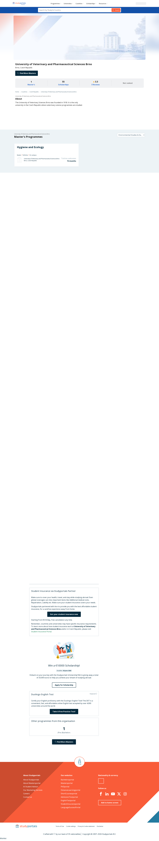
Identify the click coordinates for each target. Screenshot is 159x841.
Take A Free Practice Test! (64, 711)
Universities (68, 3)
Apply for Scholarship (64, 685)
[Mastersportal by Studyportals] (19, 3)
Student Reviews (46, 217)
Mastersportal (66, 783)
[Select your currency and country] (101, 781)
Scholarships (90, 3)
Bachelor (71, 307)
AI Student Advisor (30, 786)
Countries (79, 3)
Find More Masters (28, 73)
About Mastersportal (31, 783)
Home (17, 92)
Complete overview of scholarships (78, 372)
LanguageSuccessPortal (70, 807)
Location (49, 212)
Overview (49, 186)
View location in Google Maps (76, 573)
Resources (102, 3)
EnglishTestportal (68, 800)
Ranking (49, 196)
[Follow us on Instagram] (125, 794)
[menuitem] (56, 3)
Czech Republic (34, 92)
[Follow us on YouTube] (113, 794)
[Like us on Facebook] (100, 794)
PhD (79, 307)
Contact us (27, 797)
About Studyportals (31, 779)
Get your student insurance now (64, 614)
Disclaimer (100, 826)
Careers (49, 207)
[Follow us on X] (119, 794)
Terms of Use (60, 826)
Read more (94, 400)
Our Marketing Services (32, 790)
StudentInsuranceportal (70, 804)
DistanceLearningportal (70, 790)
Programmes (55, 3)
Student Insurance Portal (41, 631)
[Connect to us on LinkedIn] (106, 794)
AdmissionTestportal (69, 797)
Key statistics (47, 191)
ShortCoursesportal (69, 793)
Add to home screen (109, 802)
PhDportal (65, 786)
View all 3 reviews (69, 412)
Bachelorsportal (67, 779)
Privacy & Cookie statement (86, 826)
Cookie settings (71, 826)
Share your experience (106, 472)
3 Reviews (95, 84)
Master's (31, 84)
